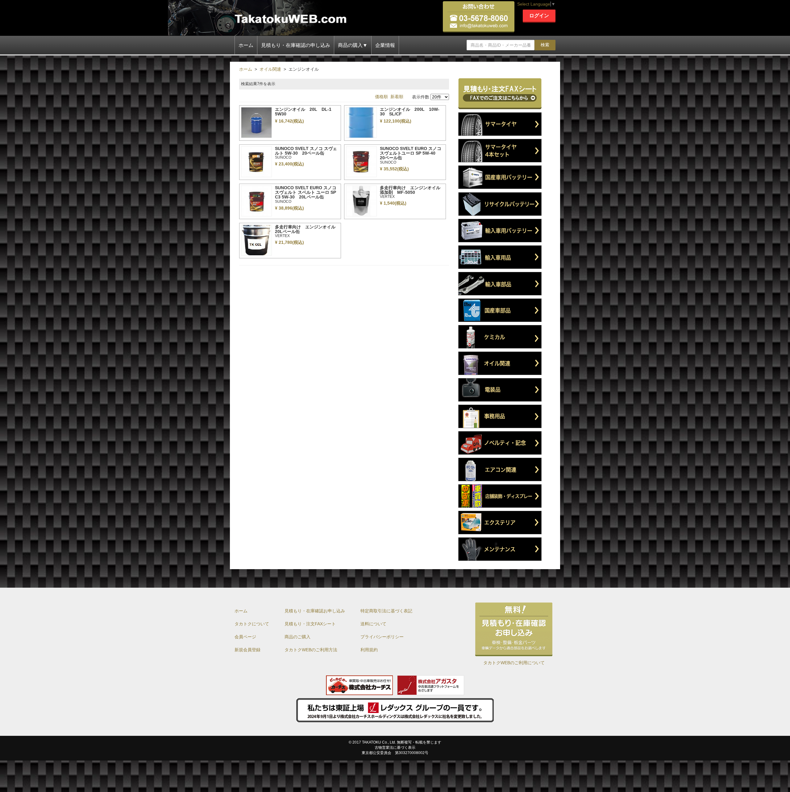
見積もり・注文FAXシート (310, 623)
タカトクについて (252, 623)
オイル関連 (270, 69)
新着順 (396, 96)
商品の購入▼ (353, 45)
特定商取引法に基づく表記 (386, 610)
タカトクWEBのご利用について (514, 662)
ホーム (246, 45)
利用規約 (369, 649)
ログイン (539, 15)
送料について (373, 623)
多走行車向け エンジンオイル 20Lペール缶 (307, 229)
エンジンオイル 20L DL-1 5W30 (305, 111)
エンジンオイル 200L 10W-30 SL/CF (409, 111)
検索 (545, 44)
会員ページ (245, 636)
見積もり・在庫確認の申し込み (295, 45)
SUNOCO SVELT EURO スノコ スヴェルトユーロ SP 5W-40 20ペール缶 (410, 153)
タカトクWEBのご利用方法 (311, 649)
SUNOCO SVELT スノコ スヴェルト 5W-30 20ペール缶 (306, 151)
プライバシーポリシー (382, 636)
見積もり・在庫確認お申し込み (315, 610)
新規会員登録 (247, 649)
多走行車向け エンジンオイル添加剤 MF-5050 (410, 190)
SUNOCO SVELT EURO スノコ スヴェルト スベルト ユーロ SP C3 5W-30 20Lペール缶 (305, 192)
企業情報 (385, 45)
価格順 (381, 96)
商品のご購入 (297, 636)
